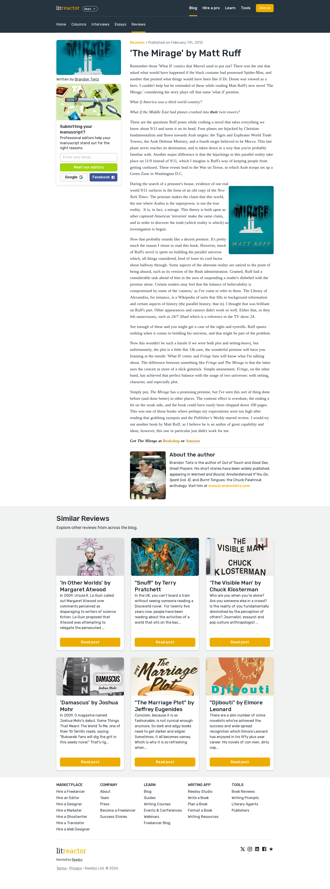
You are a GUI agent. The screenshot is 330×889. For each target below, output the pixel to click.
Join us (265, 8)
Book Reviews (243, 791)
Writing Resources (203, 817)
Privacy (75, 868)
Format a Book (200, 810)
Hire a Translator (70, 823)
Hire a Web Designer (73, 829)
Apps (87, 8)
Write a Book (198, 798)
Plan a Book (197, 804)
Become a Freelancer (118, 810)
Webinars (151, 817)
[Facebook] (264, 849)
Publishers (240, 810)
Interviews (100, 24)
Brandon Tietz (87, 79)
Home (61, 24)
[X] (242, 849)
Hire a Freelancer (70, 791)
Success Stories (113, 817)
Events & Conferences (163, 810)
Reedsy (77, 860)
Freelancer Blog (157, 823)
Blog (193, 8)
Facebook (101, 177)
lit (68, 8)
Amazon (193, 441)
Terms (61, 868)
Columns (78, 24)
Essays (120, 24)
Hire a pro (211, 8)
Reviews (138, 24)
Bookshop (171, 441)
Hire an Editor (67, 798)
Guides (150, 798)
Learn (230, 8)
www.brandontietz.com (229, 486)
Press (104, 804)
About (105, 791)
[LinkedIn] (257, 849)
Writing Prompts (245, 798)
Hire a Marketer (69, 810)
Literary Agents (245, 804)
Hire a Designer (69, 804)
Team (104, 798)
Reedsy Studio (200, 791)
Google (71, 177)
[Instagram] (250, 849)
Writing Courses (157, 804)
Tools (246, 8)
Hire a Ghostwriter (71, 817)
